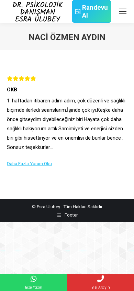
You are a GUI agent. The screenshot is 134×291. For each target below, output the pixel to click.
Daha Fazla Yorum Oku (29, 163)
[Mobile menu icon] (122, 11)
